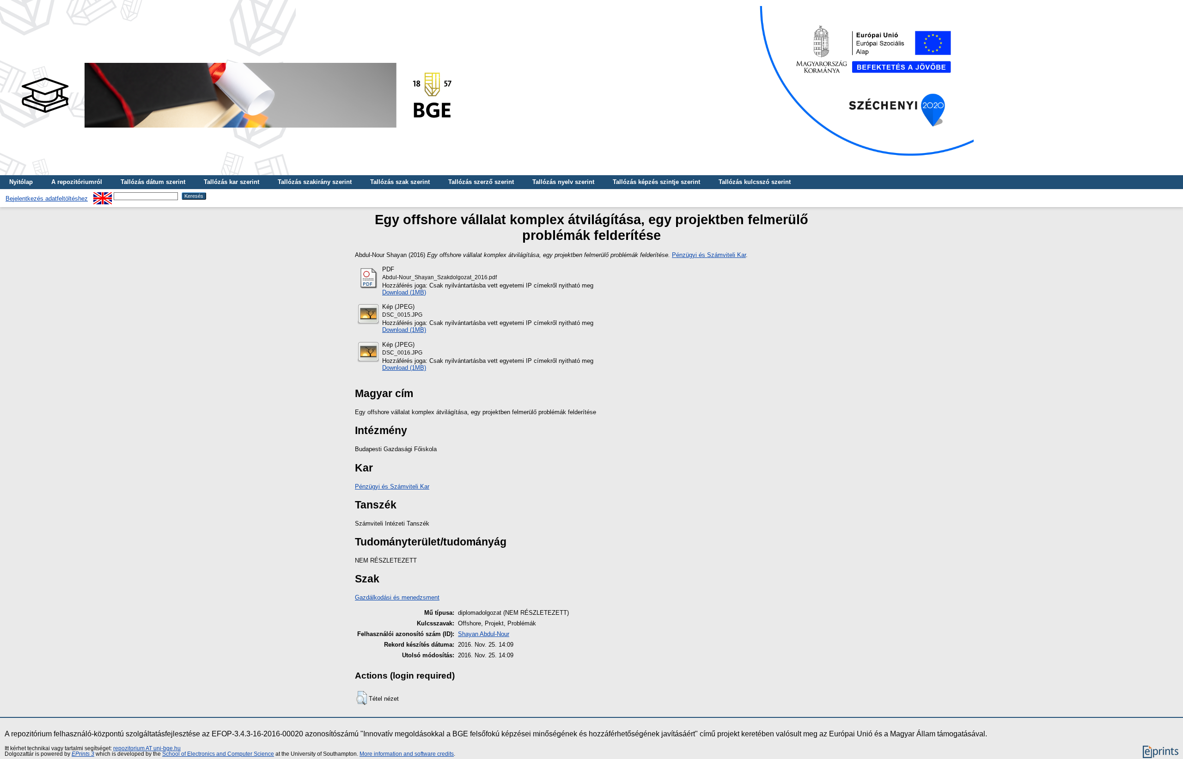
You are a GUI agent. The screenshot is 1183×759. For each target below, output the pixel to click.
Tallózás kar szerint (231, 181)
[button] (361, 698)
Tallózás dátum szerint (153, 181)
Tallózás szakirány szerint (315, 181)
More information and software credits (407, 754)
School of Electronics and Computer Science (218, 754)
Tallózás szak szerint (400, 181)
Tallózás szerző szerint (481, 181)
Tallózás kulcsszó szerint (755, 181)
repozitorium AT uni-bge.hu (147, 748)
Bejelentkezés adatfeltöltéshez (47, 198)
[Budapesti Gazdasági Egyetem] (236, 130)
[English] (102, 195)
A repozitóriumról (76, 181)
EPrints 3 (83, 754)
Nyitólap (21, 181)
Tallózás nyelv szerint (563, 181)
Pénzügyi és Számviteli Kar (709, 254)
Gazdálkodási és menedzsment (397, 597)
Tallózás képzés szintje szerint (656, 181)
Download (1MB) (404, 292)
